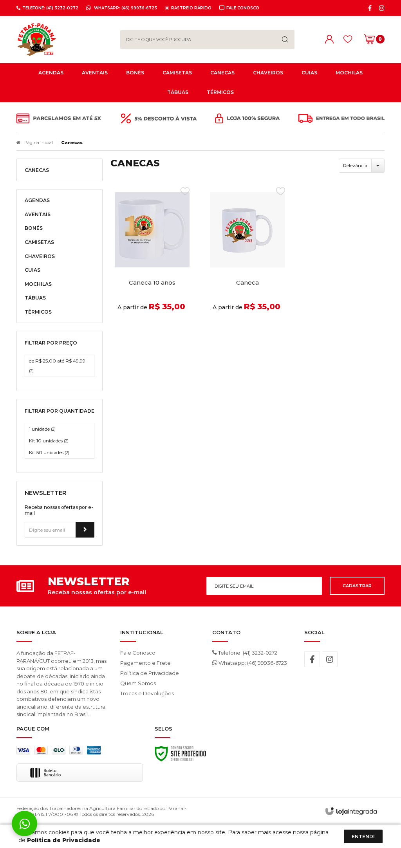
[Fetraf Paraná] (62, 39)
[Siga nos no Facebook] (370, 8)
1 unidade (42, 429)
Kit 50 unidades (49, 452)
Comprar (152, 326)
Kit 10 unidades (49, 441)
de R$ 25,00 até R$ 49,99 (57, 365)
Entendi (363, 836)
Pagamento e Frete (145, 663)
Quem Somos (138, 683)
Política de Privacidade (149, 673)
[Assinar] (85, 530)
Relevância (355, 165)
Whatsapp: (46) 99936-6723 (252, 663)
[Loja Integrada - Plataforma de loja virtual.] (351, 811)
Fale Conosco (137, 653)
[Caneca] (247, 261)
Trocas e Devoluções (147, 693)
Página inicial (38, 142)
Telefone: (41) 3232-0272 (247, 653)
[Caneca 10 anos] (152, 261)
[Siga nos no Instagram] (382, 8)
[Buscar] (285, 39)
